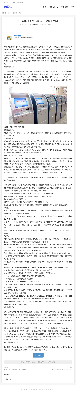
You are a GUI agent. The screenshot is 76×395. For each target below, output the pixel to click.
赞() (39, 355)
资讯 (73, 7)
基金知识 (64, 7)
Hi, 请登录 (4, 2)
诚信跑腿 (17, 36)
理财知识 (53, 7)
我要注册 (12, 2)
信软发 (8, 7)
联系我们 (35, 389)
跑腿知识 (15, 13)
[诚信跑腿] (9, 37)
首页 (45, 7)
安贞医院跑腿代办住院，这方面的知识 (15, 369)
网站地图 (40, 389)
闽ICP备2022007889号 (49, 389)
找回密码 (20, 2)
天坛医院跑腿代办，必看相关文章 (62, 369)
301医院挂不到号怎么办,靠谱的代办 (38, 21)
